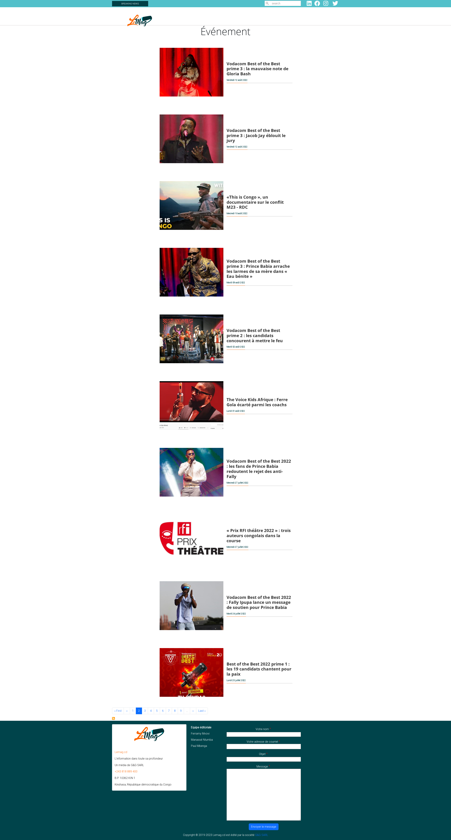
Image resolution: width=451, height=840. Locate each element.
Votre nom (262, 729)
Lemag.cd (121, 752)
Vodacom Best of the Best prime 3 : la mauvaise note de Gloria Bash (257, 69)
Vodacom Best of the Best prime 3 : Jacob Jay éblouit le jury (256, 135)
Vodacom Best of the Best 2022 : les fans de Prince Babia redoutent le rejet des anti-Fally (259, 468)
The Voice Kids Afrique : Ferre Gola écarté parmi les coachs (257, 402)
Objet (262, 754)
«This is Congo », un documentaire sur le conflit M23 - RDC (255, 202)
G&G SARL (261, 835)
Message (262, 766)
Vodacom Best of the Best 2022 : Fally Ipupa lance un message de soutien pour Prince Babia (259, 602)
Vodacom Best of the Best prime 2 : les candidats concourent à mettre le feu (255, 335)
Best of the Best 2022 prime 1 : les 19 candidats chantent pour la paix (259, 669)
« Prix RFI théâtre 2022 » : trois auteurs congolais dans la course (259, 535)
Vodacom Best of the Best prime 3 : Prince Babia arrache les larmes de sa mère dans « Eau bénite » (258, 268)
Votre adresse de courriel (262, 741)
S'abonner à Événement (113, 718)
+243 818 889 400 (126, 771)
